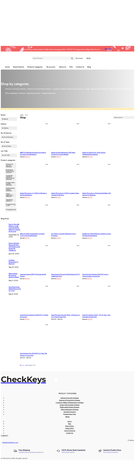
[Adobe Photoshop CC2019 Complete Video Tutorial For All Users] (65, 176)
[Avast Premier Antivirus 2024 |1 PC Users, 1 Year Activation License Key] (96, 257)
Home (21, 115)
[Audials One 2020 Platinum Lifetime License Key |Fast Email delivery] (96, 217)
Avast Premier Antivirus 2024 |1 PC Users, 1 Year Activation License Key (95, 275)
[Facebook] (56, 380)
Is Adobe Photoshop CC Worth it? (13, 262)
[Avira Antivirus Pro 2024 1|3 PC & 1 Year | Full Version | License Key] (34, 337)
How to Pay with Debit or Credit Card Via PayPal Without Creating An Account (14, 227)
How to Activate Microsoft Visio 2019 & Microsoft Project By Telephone (14, 246)
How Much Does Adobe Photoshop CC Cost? (15, 289)
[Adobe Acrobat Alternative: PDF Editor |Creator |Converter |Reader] (65, 136)
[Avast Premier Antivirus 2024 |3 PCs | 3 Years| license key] (34, 298)
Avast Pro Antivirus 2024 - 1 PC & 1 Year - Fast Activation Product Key (96, 316)
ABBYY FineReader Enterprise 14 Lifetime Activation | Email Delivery (33, 153)
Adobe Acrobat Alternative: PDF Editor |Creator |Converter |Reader (63, 153)
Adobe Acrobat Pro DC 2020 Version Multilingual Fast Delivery (94, 153)
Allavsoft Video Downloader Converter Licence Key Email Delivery (32, 235)
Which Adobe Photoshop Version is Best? (14, 275)
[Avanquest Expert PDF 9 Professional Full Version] (34, 257)
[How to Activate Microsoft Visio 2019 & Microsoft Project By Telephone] (4, 243)
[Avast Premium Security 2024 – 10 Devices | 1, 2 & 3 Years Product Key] (65, 298)
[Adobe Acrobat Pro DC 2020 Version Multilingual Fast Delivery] (96, 136)
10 (28, 365)
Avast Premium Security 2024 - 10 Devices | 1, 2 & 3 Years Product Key (65, 316)
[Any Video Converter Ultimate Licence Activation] (65, 217)
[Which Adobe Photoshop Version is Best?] (4, 273)
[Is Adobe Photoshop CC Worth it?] (4, 260)
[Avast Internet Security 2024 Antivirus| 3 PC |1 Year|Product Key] (65, 257)
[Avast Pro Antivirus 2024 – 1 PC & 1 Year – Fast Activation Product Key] (96, 298)
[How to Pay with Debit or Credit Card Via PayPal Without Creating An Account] (4, 224)
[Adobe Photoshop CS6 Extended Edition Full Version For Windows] (96, 176)
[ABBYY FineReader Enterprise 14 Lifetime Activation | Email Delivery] (34, 136)
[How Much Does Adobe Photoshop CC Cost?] (4, 287)
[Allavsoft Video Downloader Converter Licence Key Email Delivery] (34, 217)
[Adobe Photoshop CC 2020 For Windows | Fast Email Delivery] (34, 176)
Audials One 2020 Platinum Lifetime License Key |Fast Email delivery (96, 235)
